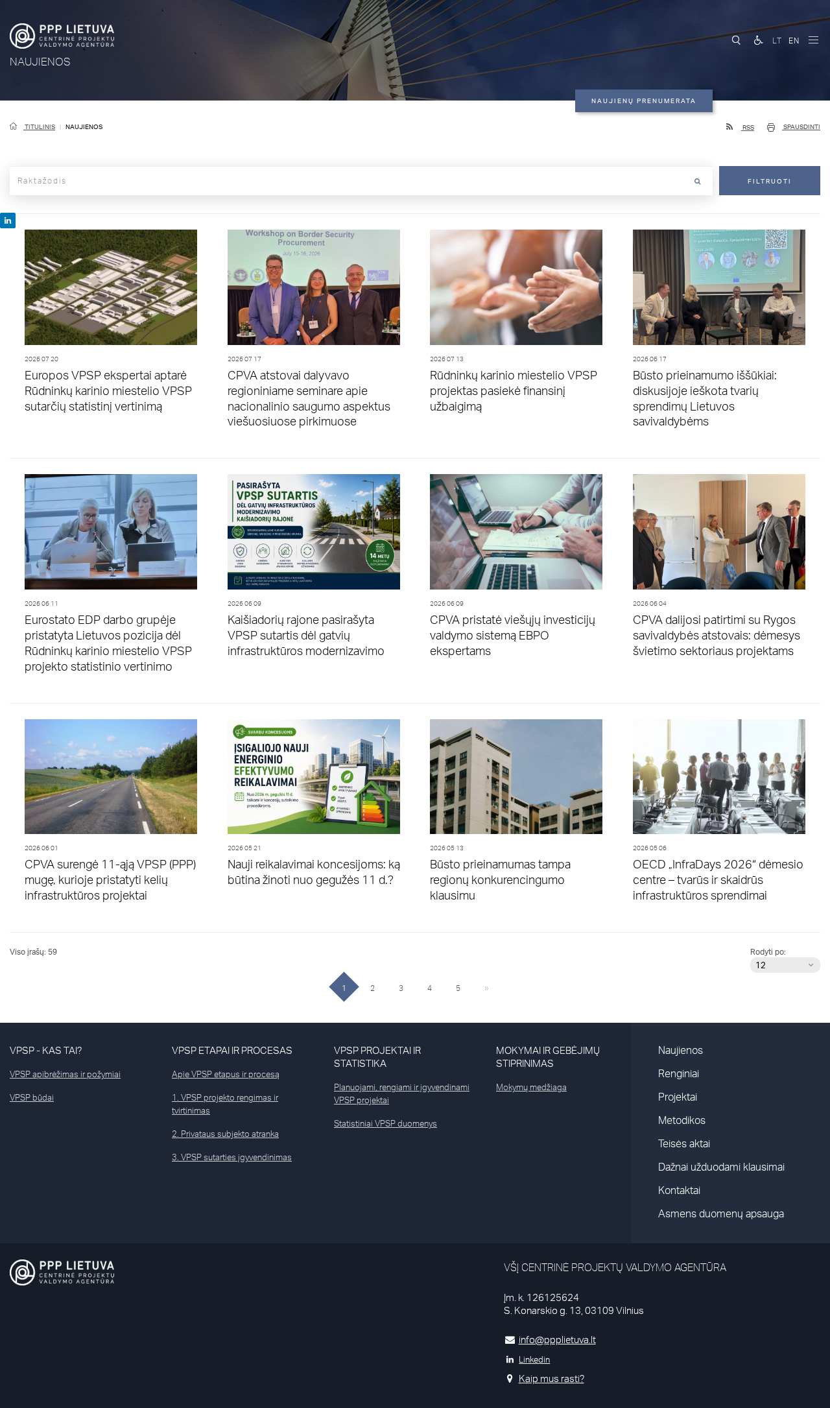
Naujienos (680, 1050)
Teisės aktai (684, 1143)
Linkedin (534, 1359)
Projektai (677, 1096)
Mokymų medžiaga (531, 1087)
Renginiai (678, 1073)
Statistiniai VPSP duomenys (385, 1123)
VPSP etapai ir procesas (232, 1050)
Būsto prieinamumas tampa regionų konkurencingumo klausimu (500, 879)
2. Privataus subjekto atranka (225, 1133)
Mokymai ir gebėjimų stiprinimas (548, 1056)
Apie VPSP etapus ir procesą (225, 1074)
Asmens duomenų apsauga (721, 1213)
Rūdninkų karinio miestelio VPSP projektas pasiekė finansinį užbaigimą (513, 390)
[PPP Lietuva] (62, 36)
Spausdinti (801, 126)
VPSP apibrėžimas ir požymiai (65, 1074)
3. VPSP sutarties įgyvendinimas (232, 1157)
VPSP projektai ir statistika (377, 1056)
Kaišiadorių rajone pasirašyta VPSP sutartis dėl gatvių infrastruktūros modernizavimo (306, 635)
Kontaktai (679, 1190)
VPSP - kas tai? (46, 1050)
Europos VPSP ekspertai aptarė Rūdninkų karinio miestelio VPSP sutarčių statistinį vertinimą (108, 390)
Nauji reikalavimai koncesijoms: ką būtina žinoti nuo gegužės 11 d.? (314, 872)
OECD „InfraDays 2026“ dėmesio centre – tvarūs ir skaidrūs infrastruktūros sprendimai (718, 879)
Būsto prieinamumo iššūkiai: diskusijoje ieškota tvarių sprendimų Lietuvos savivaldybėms (705, 398)
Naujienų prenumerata (643, 100)
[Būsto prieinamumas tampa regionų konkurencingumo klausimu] (516, 780)
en (794, 40)
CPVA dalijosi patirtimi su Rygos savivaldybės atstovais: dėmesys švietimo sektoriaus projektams (716, 635)
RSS (747, 127)
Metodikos (682, 1120)
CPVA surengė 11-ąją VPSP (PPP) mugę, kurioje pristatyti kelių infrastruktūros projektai (110, 879)
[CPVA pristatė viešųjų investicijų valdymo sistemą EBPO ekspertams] (516, 534)
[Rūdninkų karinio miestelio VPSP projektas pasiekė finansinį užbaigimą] (516, 290)
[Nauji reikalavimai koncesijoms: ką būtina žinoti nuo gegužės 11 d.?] (314, 780)
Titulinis (39, 126)
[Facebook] (8, 220)
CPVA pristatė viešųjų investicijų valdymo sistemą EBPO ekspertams (512, 635)
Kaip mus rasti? (551, 1378)
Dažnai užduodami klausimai (721, 1166)
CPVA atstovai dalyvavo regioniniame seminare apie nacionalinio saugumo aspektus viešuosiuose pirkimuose (309, 398)
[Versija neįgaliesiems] (758, 40)
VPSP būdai (32, 1097)
